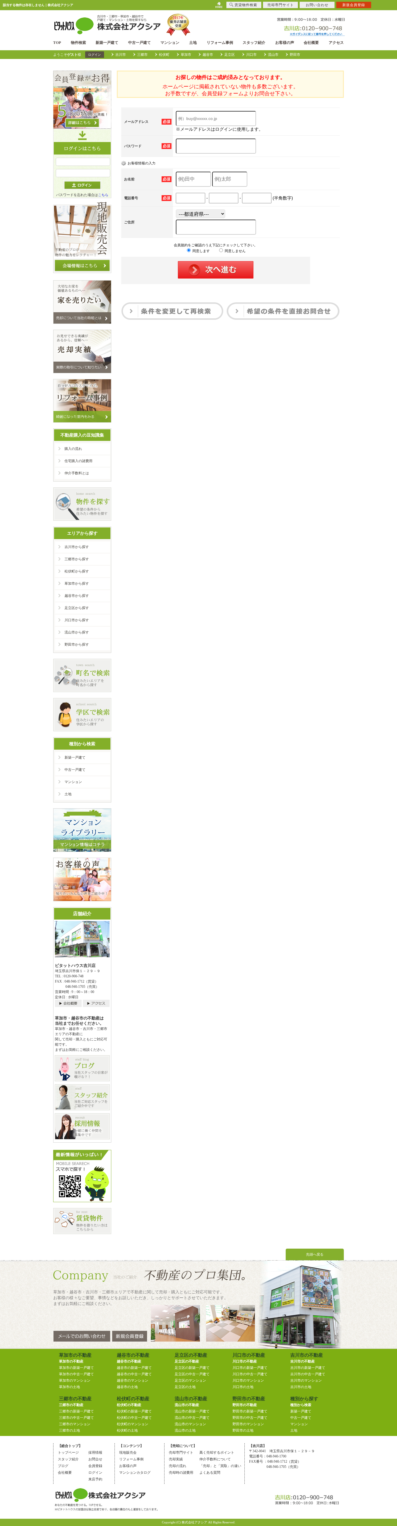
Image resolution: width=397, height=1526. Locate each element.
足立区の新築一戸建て (192, 1368)
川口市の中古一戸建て (250, 1374)
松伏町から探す (77, 571)
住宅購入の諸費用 (78, 461)
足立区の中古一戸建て (192, 1374)
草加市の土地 (69, 1387)
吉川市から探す (77, 547)
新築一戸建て (107, 42)
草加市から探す (77, 583)
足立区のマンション (190, 1380)
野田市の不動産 (245, 1405)
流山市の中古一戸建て (192, 1418)
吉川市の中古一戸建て (307, 1374)
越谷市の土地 (127, 1387)
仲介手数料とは (77, 473)
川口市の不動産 (245, 1361)
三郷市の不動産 (71, 1405)
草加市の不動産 (71, 1361)
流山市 (273, 55)
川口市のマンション (248, 1380)
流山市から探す (77, 632)
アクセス (336, 42)
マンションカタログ (135, 1473)
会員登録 (95, 1466)
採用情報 (95, 1452)
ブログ (63, 1466)
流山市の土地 (185, 1430)
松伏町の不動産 (129, 1405)
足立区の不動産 (187, 1361)
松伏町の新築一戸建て (134, 1411)
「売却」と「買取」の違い (220, 1466)
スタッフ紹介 (254, 42)
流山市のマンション (190, 1424)
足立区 (229, 55)
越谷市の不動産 (129, 1361)
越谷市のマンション (132, 1380)
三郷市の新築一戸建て (76, 1411)
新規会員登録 (353, 5)
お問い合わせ (317, 5)
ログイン (94, 54)
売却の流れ (177, 1466)
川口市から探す (77, 620)
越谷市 (208, 55)
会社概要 (311, 42)
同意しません (235, 251)
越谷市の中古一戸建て (134, 1374)
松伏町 (164, 55)
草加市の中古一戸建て (76, 1374)
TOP (57, 42)
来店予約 (95, 1479)
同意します (201, 251)
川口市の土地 (243, 1387)
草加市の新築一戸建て (76, 1368)
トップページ (68, 1452)
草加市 (186, 55)
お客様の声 (284, 42)
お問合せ (95, 1459)
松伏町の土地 (127, 1430)
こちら (103, 195)
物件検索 (78, 42)
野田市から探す (77, 644)
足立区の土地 (185, 1387)
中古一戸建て (139, 42)
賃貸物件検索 (246, 5)
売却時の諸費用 (181, 1473)
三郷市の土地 (69, 1430)
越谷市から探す (77, 596)
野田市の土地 (243, 1430)
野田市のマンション (248, 1424)
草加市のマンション (74, 1380)
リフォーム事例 (220, 42)
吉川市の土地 (300, 1387)
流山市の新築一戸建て (192, 1411)
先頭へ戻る (314, 1254)
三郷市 (142, 55)
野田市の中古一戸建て (250, 1418)
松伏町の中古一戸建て (134, 1418)
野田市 (295, 55)
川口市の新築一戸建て (250, 1368)
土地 (193, 42)
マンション (169, 42)
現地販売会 (128, 1452)
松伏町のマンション (132, 1424)
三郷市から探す (77, 559)
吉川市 (120, 55)
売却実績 (176, 1459)
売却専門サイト (181, 1452)
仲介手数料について (215, 1459)
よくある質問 (209, 1473)
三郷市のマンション (74, 1424)
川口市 (251, 55)
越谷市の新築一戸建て (134, 1368)
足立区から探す (77, 608)
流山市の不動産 (187, 1405)
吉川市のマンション (306, 1380)
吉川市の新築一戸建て (307, 1368)
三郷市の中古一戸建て (76, 1418)
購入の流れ (73, 449)
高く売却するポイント (216, 1452)
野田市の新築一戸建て (250, 1411)
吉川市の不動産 (302, 1361)
